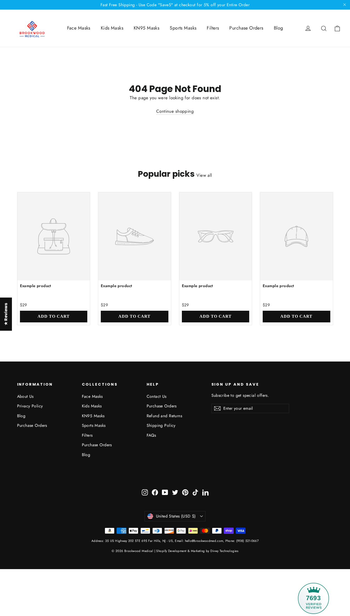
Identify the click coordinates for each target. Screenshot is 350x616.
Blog (278, 28)
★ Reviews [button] (6, 314)
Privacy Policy (30, 406)
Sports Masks (183, 28)
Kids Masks (112, 28)
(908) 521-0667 (247, 541)
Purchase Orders (246, 28)
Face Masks (78, 28)
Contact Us (157, 396)
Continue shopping (175, 111)
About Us (25, 396)
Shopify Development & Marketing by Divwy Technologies (197, 551)
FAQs (151, 435)
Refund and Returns (164, 416)
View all (204, 175)
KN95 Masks (146, 28)
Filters (213, 28)
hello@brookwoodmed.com (204, 541)
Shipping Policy (161, 425)
